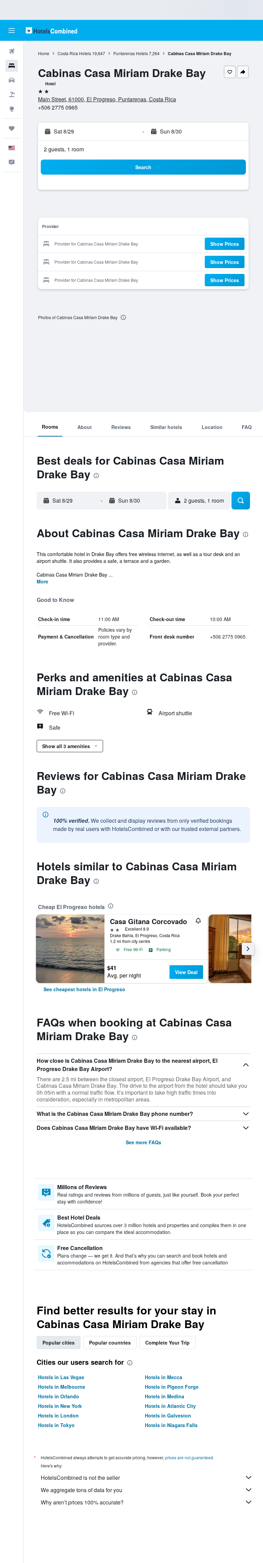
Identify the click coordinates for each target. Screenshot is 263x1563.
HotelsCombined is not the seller (80, 1478)
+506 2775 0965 (58, 107)
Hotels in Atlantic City (170, 1405)
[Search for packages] (12, 94)
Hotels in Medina (164, 1396)
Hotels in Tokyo (56, 1425)
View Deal (186, 972)
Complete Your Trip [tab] (167, 1342)
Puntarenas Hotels (130, 53)
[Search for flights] (12, 51)
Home (43, 53)
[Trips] (12, 128)
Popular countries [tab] (110, 1342)
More (42, 581)
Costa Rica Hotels (74, 53)
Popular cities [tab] (58, 1342)
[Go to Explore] (12, 109)
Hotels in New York (60, 1405)
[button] (11, 30)
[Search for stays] (12, 66)
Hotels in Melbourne (61, 1386)
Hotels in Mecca (163, 1377)
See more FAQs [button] (143, 1142)
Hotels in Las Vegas (61, 1377)
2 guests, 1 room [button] (64, 149)
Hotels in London (58, 1415)
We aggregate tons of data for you (81, 1490)
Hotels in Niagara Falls (171, 1425)
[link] (84, 989)
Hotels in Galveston (168, 1415)
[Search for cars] (12, 80)
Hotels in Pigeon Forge (172, 1386)
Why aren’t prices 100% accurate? (82, 1502)
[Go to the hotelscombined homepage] (51, 30)
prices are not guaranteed (189, 1457)
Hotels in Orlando (58, 1396)
